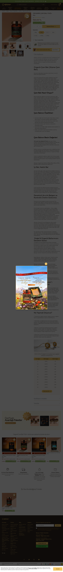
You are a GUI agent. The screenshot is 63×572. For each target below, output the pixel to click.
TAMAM (58, 569)
